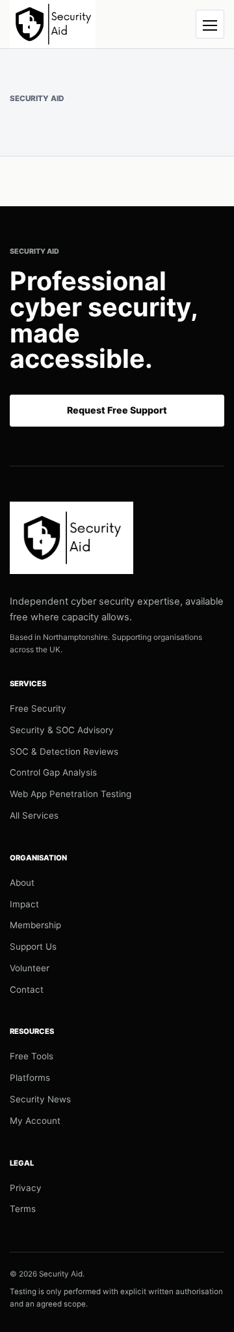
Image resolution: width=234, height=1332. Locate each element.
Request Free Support (117, 410)
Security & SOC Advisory (62, 730)
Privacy (26, 1188)
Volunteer (29, 968)
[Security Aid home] (53, 24)
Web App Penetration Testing (70, 794)
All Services (34, 815)
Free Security (38, 708)
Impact (24, 904)
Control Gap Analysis (53, 772)
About (22, 882)
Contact (27, 989)
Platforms (30, 1077)
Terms (23, 1208)
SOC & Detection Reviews (64, 751)
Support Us (33, 946)
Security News (40, 1099)
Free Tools (31, 1056)
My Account (35, 1120)
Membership (35, 925)
